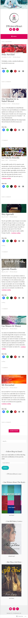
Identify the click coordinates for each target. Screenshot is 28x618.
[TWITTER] (17, 609)
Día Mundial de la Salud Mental (10, 100)
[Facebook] (10, 29)
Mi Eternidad (8, 385)
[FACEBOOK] (10, 609)
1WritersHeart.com (14, 474)
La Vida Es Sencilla (10, 158)
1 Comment (5, 140)
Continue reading (6, 178)
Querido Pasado (9, 269)
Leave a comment (6, 81)
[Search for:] (14, 441)
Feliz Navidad (8, 54)
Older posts (14, 430)
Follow (5, 468)
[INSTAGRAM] (14, 609)
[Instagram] (14, 29)
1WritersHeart (14, 26)
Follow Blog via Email (14, 451)
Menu (15, 36)
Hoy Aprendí (8, 214)
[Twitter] (17, 29)
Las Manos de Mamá (11, 326)
